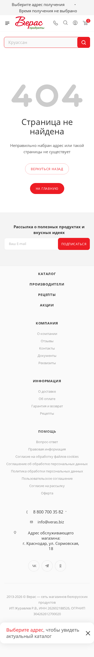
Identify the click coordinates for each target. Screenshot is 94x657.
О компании (47, 333)
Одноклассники (60, 566)
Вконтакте (33, 566)
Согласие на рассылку (47, 485)
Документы (47, 355)
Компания (47, 323)
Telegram (47, 566)
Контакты (47, 348)
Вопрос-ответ (47, 441)
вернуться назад (47, 169)
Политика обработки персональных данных (47, 471)
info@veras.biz (51, 521)
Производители (47, 284)
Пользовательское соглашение (47, 478)
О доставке (47, 391)
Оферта (47, 493)
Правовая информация (47, 449)
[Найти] (83, 42)
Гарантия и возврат (47, 406)
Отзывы (47, 341)
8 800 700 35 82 (48, 512)
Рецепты (47, 294)
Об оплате (47, 398)
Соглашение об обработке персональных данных (47, 463)
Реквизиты (47, 363)
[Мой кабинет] (75, 23)
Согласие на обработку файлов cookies (47, 456)
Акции (47, 305)
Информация (47, 381)
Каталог (47, 273)
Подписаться (74, 244)
